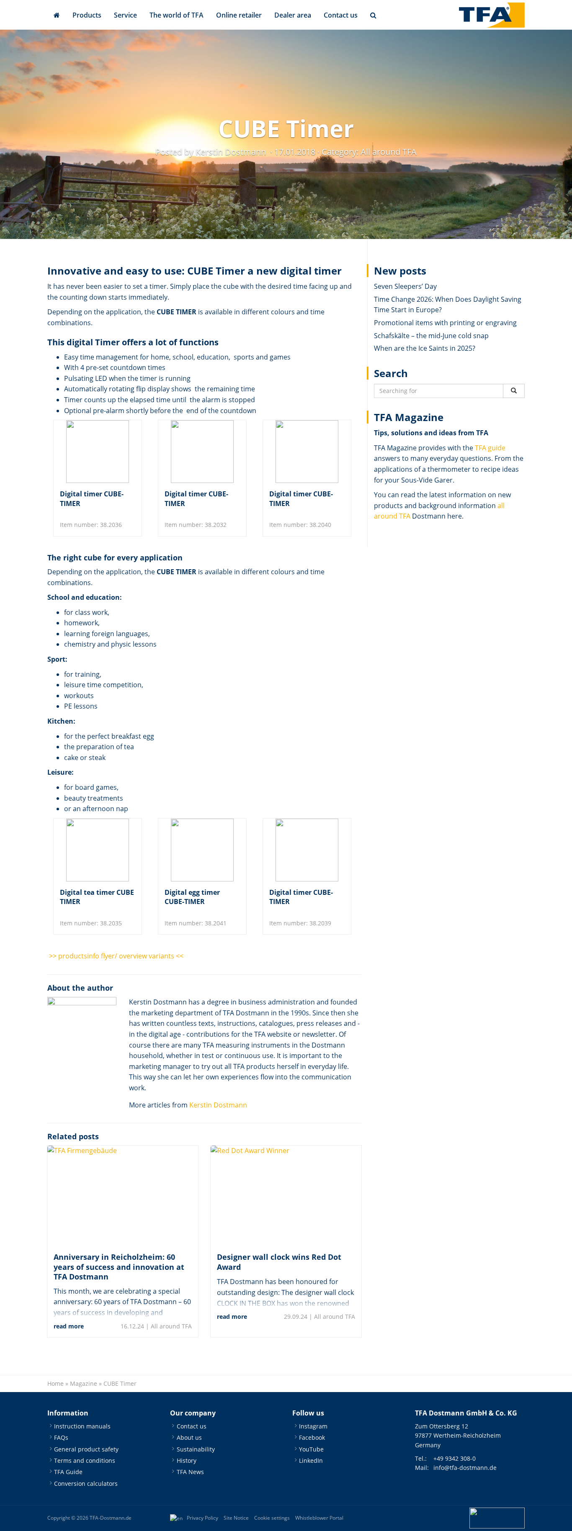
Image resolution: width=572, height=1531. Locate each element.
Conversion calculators (86, 1483)
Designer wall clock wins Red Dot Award (279, 1262)
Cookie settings (272, 1517)
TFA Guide (68, 1472)
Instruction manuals (82, 1426)
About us (189, 1437)
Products (86, 15)
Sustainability (196, 1449)
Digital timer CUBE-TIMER (92, 498)
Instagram (313, 1426)
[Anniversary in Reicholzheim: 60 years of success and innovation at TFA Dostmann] (122, 1196)
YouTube (311, 1449)
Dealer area (292, 15)
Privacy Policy (202, 1517)
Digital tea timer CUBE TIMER (97, 897)
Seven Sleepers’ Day (405, 286)
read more (69, 1326)
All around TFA (389, 151)
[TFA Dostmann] (492, 15)
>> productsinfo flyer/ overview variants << (115, 956)
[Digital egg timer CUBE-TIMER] (202, 850)
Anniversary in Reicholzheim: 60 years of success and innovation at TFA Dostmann (119, 1267)
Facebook (312, 1437)
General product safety (86, 1449)
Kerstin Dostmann (218, 1105)
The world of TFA (176, 15)
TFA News (190, 1472)
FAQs (61, 1437)
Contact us (341, 15)
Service (125, 15)
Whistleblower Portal (319, 1517)
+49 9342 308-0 (454, 1458)
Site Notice (236, 1517)
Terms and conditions (84, 1460)
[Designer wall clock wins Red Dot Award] (286, 1196)
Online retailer (239, 15)
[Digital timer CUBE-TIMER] (98, 451)
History (186, 1460)
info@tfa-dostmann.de (465, 1468)
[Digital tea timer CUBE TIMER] (98, 850)
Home (55, 1383)
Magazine (83, 1383)
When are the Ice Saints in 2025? (424, 348)
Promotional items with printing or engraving (445, 322)
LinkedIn (311, 1460)
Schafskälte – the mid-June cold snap (431, 335)
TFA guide (490, 447)
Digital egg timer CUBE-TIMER (192, 897)
